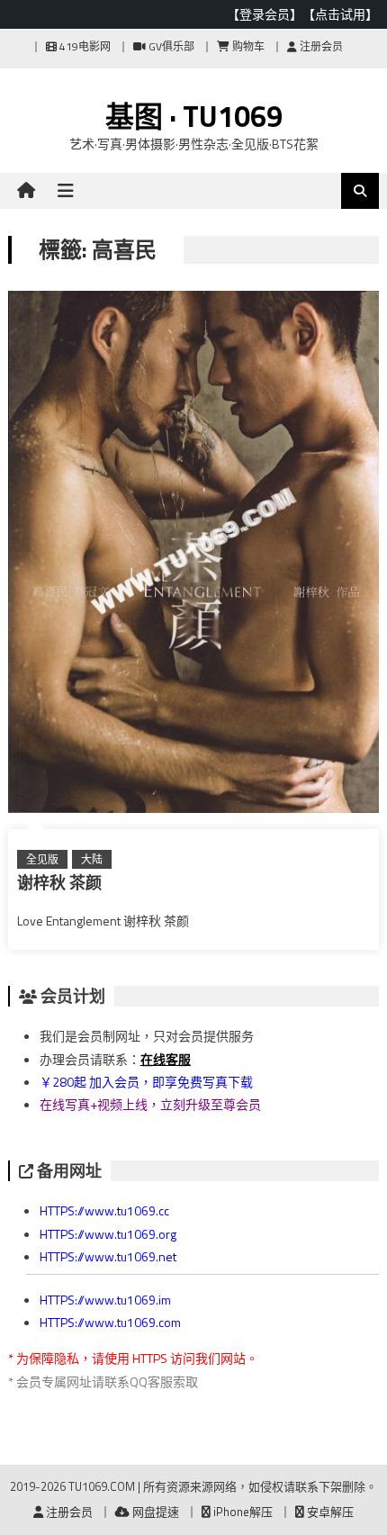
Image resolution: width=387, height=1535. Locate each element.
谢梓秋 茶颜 (59, 883)
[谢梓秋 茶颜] (194, 555)
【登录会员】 (264, 14)
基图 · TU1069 (194, 116)
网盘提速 (154, 1512)
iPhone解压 (242, 1512)
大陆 (92, 859)
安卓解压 (329, 1512)
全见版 (42, 859)
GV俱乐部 (170, 46)
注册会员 (320, 46)
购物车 (247, 46)
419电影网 (84, 46)
